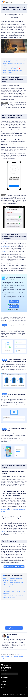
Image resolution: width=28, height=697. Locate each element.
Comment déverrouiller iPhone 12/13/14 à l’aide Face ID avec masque (13, 509)
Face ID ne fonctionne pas (9, 242)
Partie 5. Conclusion (7, 72)
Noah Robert (14, 14)
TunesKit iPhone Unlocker (13, 555)
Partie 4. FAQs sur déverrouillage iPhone (12, 70)
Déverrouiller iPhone (16, 15)
